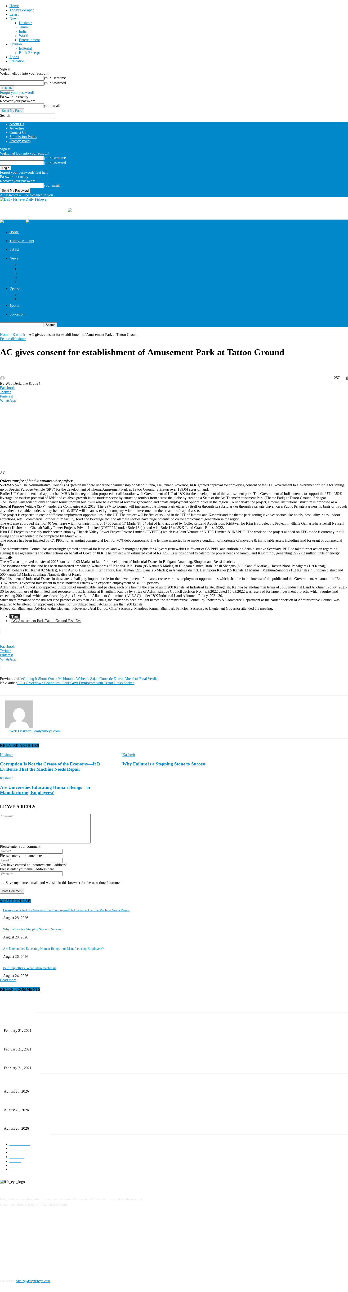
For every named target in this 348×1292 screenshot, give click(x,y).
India (23, 31)
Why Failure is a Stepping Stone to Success (163, 763)
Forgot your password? (17, 93)
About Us (16, 124)
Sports (14, 57)
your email (52, 106)
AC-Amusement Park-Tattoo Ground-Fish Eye (46, 621)
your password (55, 83)
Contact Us (17, 132)
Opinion (15, 44)
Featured (6, 339)
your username (55, 78)
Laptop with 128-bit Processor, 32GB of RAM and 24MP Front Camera (52, 1041)
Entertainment (29, 40)
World (23, 36)
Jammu (24, 27)
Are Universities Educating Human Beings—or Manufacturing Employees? (45, 790)
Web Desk (13, 383)
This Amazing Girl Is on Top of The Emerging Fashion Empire (46, 1023)
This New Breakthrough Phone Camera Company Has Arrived (45, 1060)
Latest (13, 14)
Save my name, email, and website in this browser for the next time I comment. (64, 883)
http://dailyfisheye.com (43, 731)
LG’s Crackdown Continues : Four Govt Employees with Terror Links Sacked (75, 683)
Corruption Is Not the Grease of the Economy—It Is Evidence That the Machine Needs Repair (50, 766)
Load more (8, 980)
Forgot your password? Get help (24, 172)
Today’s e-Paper (21, 10)
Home (14, 6)
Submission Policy (23, 137)
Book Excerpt (29, 53)
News (13, 19)
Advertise (16, 128)
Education (17, 61)
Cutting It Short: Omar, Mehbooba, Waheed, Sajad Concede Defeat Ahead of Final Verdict (90, 679)
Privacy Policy (20, 141)
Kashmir (25, 23)
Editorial (25, 48)
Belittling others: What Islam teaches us (29, 968)
